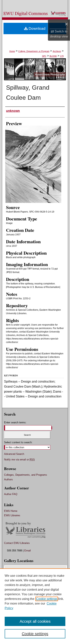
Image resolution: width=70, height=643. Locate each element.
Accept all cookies (35, 621)
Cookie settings (46, 598)
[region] (35, 605)
